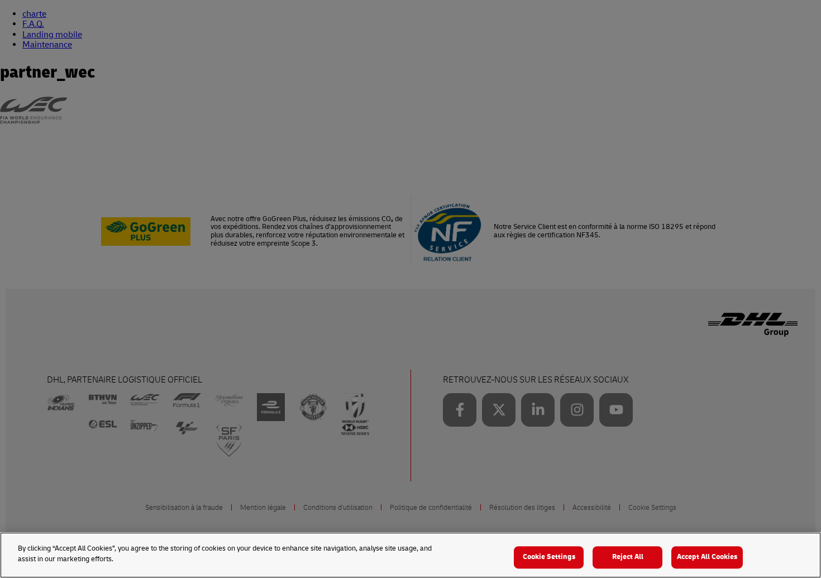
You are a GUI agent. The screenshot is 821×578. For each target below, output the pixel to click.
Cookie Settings (549, 556)
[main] (410, 555)
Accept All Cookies (707, 556)
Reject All (627, 556)
